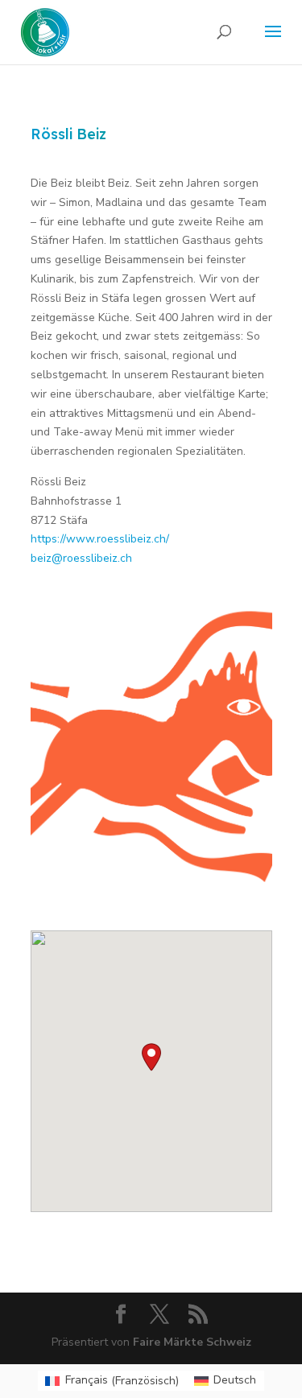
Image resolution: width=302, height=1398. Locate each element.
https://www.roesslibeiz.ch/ (100, 538)
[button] (151, 1057)
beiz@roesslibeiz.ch (81, 558)
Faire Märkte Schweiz (192, 1342)
